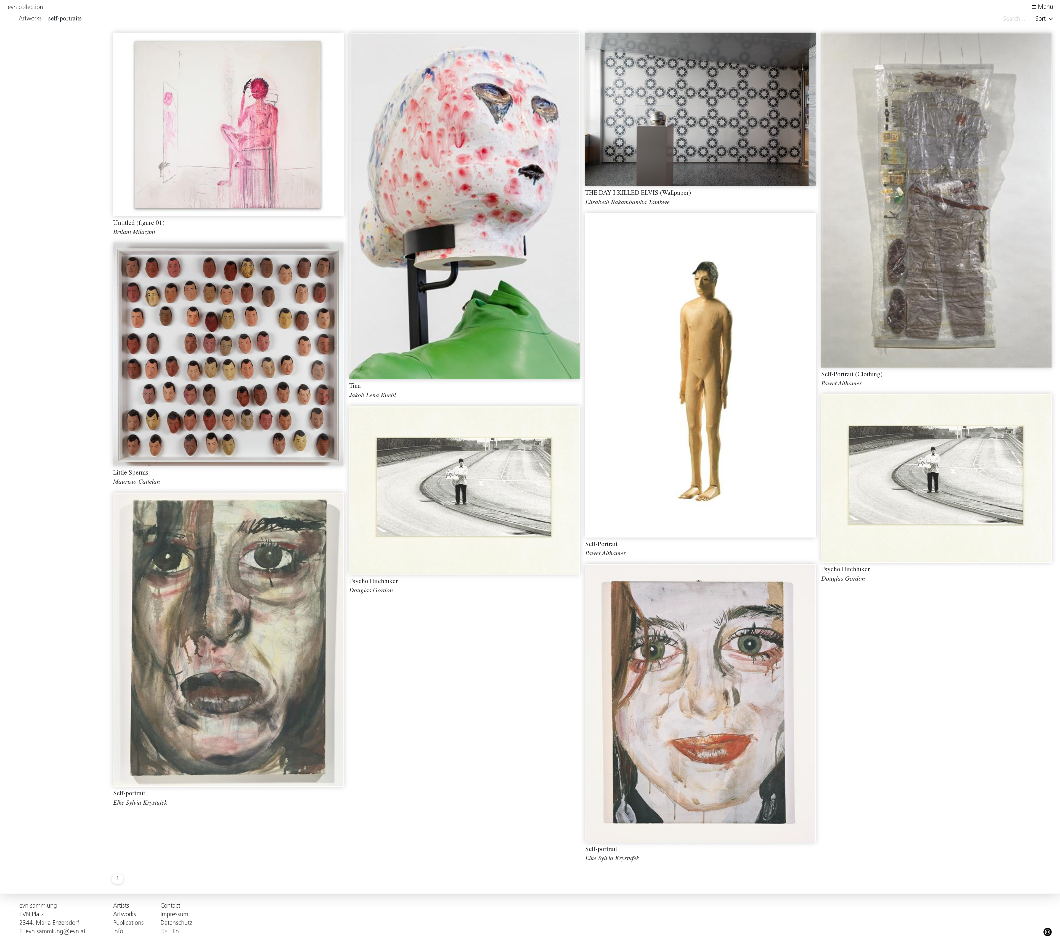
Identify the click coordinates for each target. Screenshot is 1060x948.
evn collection (25, 7)
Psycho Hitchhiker (845, 570)
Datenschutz (176, 923)
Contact (170, 906)
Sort (1041, 19)
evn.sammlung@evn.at (56, 932)
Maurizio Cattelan (136, 482)
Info (118, 932)
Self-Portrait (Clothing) (852, 375)
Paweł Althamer (841, 384)
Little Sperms (130, 473)
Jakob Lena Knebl (372, 396)
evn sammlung (38, 906)
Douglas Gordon (843, 579)
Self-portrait (129, 794)
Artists (121, 906)
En (176, 932)
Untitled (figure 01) (139, 223)
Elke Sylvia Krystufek (140, 803)
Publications (128, 923)
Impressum (174, 915)
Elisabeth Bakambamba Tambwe (627, 203)
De (164, 932)
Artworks (124, 915)
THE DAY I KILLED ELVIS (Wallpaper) (638, 193)
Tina (355, 386)
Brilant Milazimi (134, 233)
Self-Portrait (601, 545)
